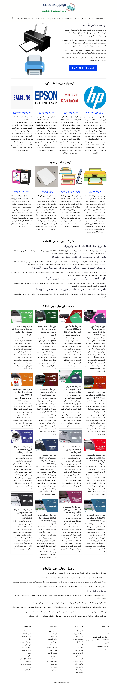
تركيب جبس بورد (51, 661)
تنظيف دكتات (53, 650)
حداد (30, 639)
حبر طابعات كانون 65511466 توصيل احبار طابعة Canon (72, 329)
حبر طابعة (52, 682)
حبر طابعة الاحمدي (70, 18)
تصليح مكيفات (26, 650)
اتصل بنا (106, 633)
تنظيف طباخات (52, 653)
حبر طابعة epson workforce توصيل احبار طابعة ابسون (47, 392)
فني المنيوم (27, 645)
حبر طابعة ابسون (46, 112)
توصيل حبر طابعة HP (95, 112)
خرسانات (54, 633)
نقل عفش (79, 656)
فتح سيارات (79, 658)
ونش (29, 653)
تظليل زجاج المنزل (25, 658)
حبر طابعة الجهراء (24, 18)
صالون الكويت (52, 639)
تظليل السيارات (52, 658)
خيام (30, 667)
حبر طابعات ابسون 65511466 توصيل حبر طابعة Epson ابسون (95, 395)
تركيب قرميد (27, 661)
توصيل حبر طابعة (25, 664)
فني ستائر (54, 664)
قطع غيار (28, 670)
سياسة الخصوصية (103, 646)
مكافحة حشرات (78, 639)
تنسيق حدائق (53, 667)
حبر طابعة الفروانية (54, 18)
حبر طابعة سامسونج (22, 112)
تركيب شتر (79, 667)
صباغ (29, 656)
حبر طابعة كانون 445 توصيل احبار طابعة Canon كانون (22, 392)
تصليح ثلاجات (27, 633)
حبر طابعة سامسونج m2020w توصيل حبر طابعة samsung (96, 518)
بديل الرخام (53, 670)
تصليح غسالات (26, 631)
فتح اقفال (80, 642)
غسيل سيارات (26, 647)
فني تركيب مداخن (25, 642)
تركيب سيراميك (78, 661)
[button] (93, 18)
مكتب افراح (53, 636)
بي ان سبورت (78, 633)
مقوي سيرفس (78, 647)
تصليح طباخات (52, 656)
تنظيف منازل (53, 631)
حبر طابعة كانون (71, 112)
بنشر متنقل (79, 636)
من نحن (106, 649)
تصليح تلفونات (26, 636)
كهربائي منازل (78, 650)
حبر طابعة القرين (38, 18)
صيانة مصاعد (79, 670)
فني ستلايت (79, 631)
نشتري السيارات (52, 647)
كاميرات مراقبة (78, 653)
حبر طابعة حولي (85, 18)
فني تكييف (53, 642)
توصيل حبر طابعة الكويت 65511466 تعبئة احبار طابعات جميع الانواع (97, 639)
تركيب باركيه (79, 664)
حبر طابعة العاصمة (100, 18)
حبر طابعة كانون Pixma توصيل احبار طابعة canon (72, 389)
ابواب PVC (79, 672)
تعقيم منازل (53, 645)
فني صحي (79, 645)
